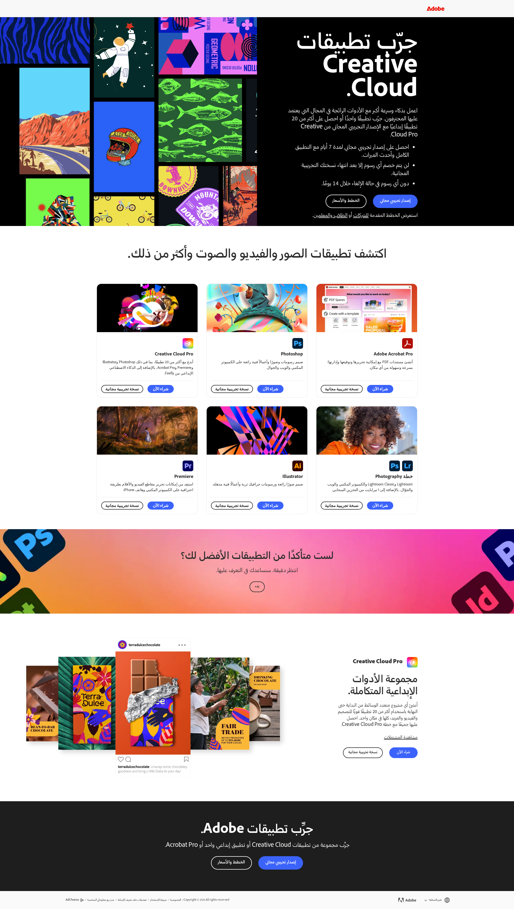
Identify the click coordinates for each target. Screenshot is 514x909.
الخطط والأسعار (346, 201)
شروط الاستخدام (158, 900)
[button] (437, 900)
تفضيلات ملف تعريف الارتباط (132, 900)
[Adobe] (436, 8)
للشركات (361, 216)
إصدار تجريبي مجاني (395, 201)
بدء (257, 586)
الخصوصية (175, 900)
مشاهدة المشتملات (401, 737)
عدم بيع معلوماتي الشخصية (100, 900)
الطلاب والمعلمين (330, 216)
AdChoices (72, 900)
